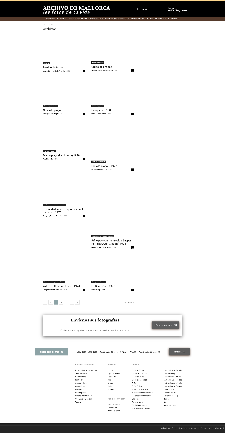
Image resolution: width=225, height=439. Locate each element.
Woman (111, 389)
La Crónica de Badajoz (173, 370)
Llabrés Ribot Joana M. (99, 169)
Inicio (45, 25)
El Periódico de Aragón (141, 389)
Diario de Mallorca (139, 380)
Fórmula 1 (79, 380)
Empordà (135, 399)
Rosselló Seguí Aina (98, 290)
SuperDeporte (170, 405)
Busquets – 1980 (101, 110)
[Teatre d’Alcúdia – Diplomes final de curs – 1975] (64, 191)
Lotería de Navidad (83, 396)
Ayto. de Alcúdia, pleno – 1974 (61, 286)
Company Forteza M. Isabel (101, 247)
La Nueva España (171, 373)
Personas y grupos (98, 62)
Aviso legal (165, 428)
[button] (142, 9)
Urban (110, 383)
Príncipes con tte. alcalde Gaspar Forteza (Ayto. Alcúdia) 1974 (111, 242)
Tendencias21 (81, 373)
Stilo (109, 380)
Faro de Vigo (137, 402)
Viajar (110, 386)
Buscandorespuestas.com (86, 370)
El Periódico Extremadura (142, 392)
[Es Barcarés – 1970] (112, 268)
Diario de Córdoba (139, 373)
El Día (134, 383)
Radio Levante (114, 411)
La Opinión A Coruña (172, 377)
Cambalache (80, 377)
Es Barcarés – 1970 (103, 286)
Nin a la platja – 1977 (104, 166)
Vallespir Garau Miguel (51, 114)
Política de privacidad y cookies (185, 428)
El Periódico (137, 386)
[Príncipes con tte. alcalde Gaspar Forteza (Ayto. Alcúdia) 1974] (112, 206)
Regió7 (166, 399)
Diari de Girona (138, 370)
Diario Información (139, 405)
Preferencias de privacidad (212, 428)
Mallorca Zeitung (171, 396)
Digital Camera (114, 373)
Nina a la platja (52, 110)
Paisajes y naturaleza (50, 106)
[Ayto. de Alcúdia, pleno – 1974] (64, 268)
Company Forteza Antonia (52, 216)
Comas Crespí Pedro (98, 114)
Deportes (46, 63)
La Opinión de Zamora (173, 386)
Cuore (110, 370)
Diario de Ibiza (138, 377)
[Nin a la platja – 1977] (112, 141)
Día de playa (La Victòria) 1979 (61, 155)
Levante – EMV (170, 392)
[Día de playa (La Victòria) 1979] (64, 136)
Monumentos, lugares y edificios (54, 282)
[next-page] (77, 302)
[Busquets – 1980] (112, 92)
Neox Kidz (112, 377)
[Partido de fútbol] (64, 49)
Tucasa (78, 402)
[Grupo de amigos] (112, 48)
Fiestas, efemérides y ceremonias (54, 205)
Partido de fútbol (53, 67)
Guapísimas (80, 386)
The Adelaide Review (141, 408)
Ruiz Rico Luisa (48, 159)
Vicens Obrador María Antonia (54, 71)
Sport (166, 402)
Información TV (114, 404)
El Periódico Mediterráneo (143, 396)
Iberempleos (80, 392)
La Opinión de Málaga (173, 380)
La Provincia (169, 389)
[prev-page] (45, 302)
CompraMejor (81, 383)
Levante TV (112, 407)
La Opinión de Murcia (173, 383)
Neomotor (79, 389)
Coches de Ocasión (83, 399)
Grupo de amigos (101, 66)
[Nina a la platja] (64, 92)
